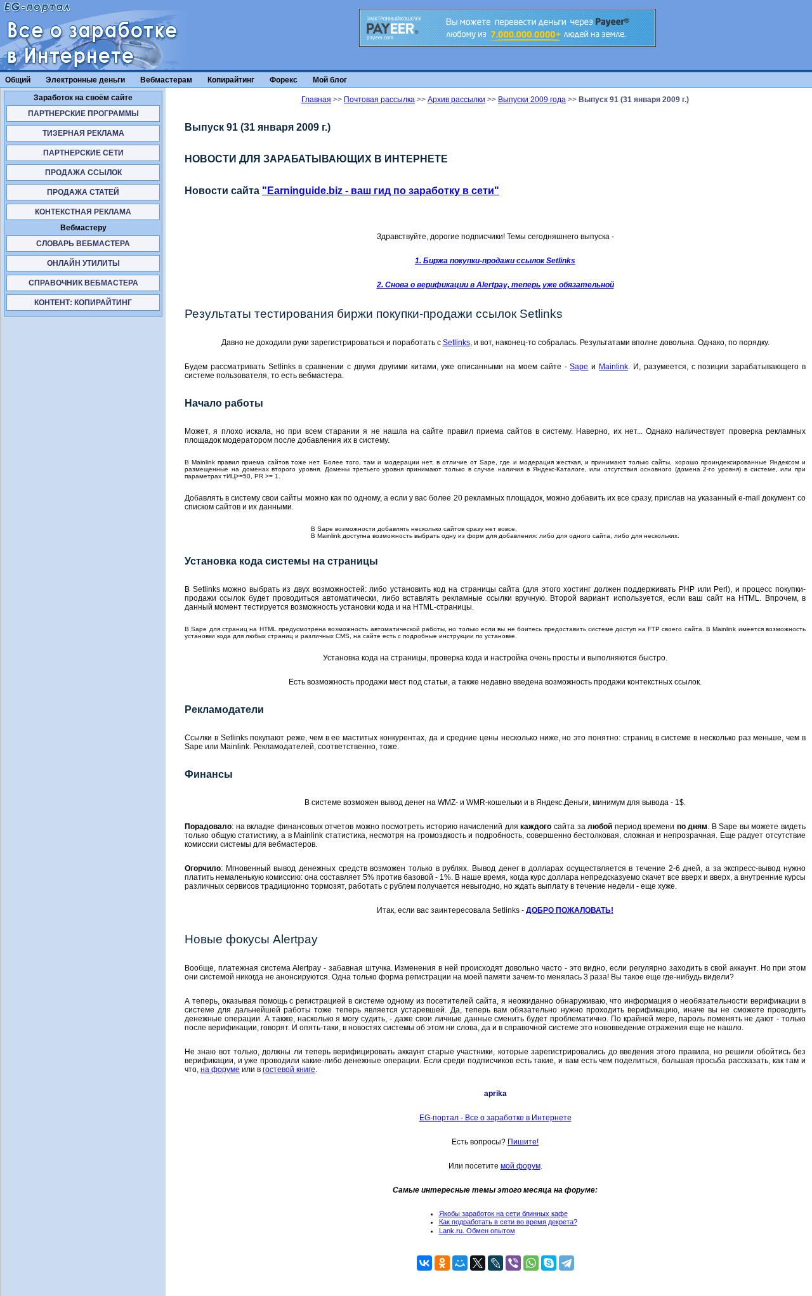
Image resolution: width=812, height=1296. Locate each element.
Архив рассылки (456, 99)
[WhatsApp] (531, 1263)
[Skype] (548, 1263)
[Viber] (513, 1263)
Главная (316, 99)
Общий (17, 79)
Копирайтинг (230, 79)
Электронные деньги (85, 79)
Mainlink (613, 366)
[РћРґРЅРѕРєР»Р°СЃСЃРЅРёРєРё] (442, 1263)
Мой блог (330, 79)
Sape (579, 366)
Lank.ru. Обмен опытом (477, 1230)
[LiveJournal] (495, 1263)
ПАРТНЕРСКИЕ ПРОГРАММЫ (83, 113)
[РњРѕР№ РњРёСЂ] (460, 1263)
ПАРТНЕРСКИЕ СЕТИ (83, 152)
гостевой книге (289, 1069)
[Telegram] (566, 1263)
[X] (477, 1263)
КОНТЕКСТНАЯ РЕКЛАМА (83, 211)
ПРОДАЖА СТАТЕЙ (83, 192)
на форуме (220, 1069)
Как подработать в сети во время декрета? (508, 1222)
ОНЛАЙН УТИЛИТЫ (83, 263)
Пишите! (523, 1141)
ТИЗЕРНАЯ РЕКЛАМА (83, 133)
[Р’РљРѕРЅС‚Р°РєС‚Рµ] (424, 1263)
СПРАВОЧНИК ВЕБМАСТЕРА (83, 282)
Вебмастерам (166, 79)
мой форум (520, 1166)
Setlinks (456, 342)
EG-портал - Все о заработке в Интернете (495, 1117)
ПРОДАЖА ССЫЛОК (83, 172)
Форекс (284, 79)
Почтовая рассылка (379, 99)
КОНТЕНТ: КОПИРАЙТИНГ (83, 302)
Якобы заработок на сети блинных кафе (503, 1213)
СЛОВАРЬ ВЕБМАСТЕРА (83, 243)
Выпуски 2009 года (532, 99)
